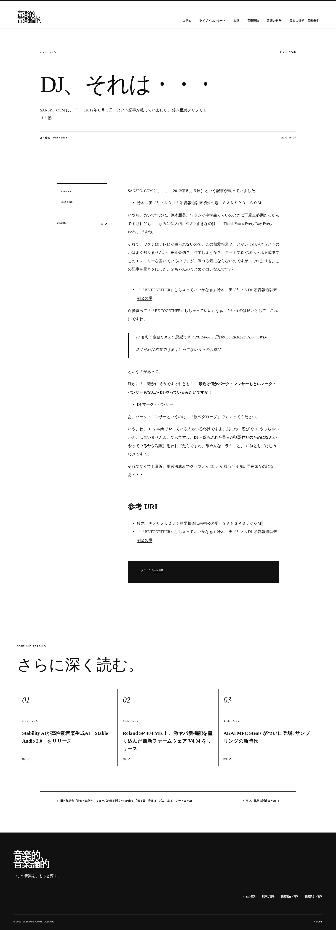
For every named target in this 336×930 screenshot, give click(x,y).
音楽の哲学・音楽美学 (304, 20)
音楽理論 (253, 20)
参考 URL (67, 202)
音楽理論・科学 (290, 896)
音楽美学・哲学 (314, 896)
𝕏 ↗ (103, 224)
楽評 (237, 20)
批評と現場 (268, 896)
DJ (150, 570)
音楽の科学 (274, 20)
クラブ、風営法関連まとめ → (261, 800)
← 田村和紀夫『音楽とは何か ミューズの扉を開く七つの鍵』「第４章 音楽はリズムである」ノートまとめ (124, 800)
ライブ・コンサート (212, 20)
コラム (187, 20)
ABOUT (318, 921)
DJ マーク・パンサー (155, 404)
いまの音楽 (249, 896)
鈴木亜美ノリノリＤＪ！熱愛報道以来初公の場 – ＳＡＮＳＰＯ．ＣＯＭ (199, 203)
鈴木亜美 (158, 570)
